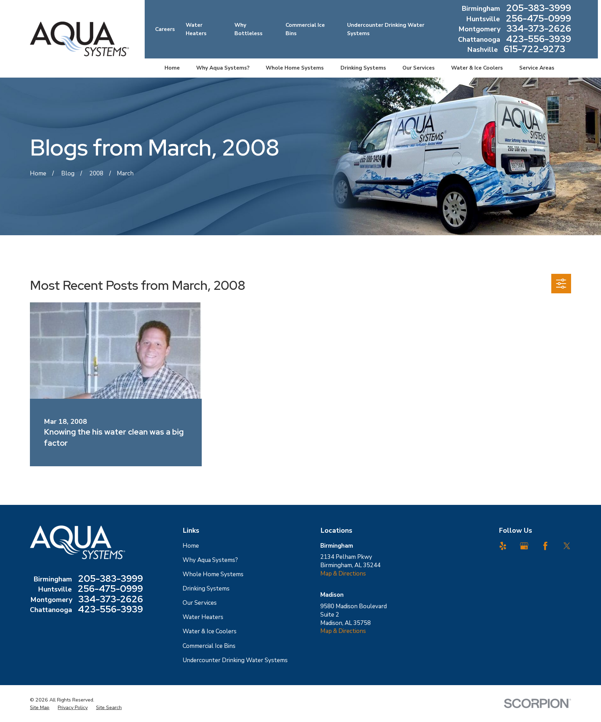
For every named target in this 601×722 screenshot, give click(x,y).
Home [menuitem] (172, 67)
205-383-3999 (538, 8)
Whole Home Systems (213, 574)
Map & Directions (343, 574)
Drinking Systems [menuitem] (363, 67)
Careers (165, 29)
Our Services (200, 603)
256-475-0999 (538, 19)
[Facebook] (545, 546)
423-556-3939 (538, 39)
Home (191, 546)
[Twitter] (567, 546)
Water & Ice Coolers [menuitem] (477, 67)
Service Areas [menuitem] (536, 67)
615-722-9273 (534, 50)
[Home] (79, 39)
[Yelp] (503, 546)
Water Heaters (203, 617)
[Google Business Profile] (524, 546)
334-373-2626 (538, 29)
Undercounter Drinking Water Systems (235, 660)
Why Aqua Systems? (210, 560)
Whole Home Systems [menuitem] (295, 67)
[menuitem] (39, 707)
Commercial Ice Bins (209, 646)
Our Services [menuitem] (418, 67)
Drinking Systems (206, 589)
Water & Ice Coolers (210, 631)
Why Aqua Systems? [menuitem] (222, 67)
